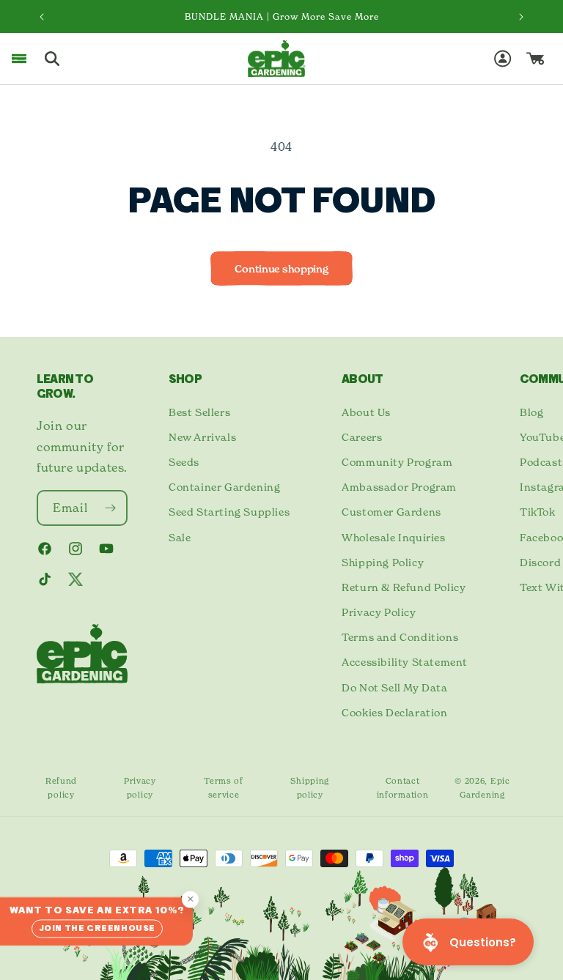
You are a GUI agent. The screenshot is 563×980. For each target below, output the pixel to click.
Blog (531, 412)
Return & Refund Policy (404, 587)
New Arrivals (202, 437)
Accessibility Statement (405, 662)
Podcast (541, 462)
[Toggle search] (52, 58)
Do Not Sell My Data (394, 687)
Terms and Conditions (400, 637)
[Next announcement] (521, 17)
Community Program (397, 462)
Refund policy (61, 788)
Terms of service (223, 788)
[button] (19, 58)
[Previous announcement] (42, 17)
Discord (540, 562)
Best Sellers (199, 412)
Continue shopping (281, 268)
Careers (362, 437)
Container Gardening (224, 486)
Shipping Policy (383, 562)
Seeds (184, 462)
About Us (366, 412)
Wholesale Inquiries (393, 537)
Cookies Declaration (394, 712)
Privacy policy (140, 788)
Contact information (403, 788)
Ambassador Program (399, 486)
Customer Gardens (391, 511)
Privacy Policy (379, 612)
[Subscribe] (110, 508)
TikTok (538, 511)
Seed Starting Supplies (229, 511)
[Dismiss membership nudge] (190, 899)
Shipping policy (309, 788)
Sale (180, 537)
